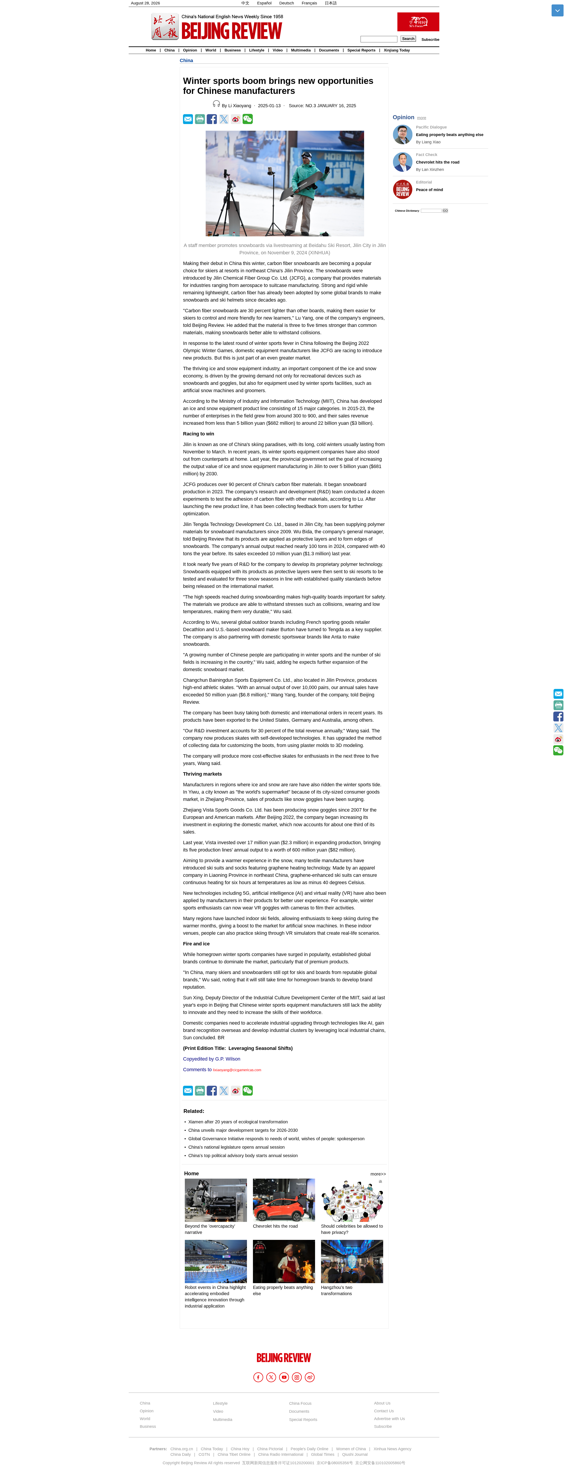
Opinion (190, 50)
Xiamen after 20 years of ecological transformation (238, 1121)
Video (278, 50)
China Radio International (280, 1454)
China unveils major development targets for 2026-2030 (243, 1130)
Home (151, 50)
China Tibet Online (234, 1454)
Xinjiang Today (397, 50)
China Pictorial (270, 1449)
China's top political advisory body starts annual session (243, 1155)
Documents (329, 50)
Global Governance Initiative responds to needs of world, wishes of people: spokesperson (276, 1138)
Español (264, 3)
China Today (212, 1449)
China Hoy (240, 1449)
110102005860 (388, 1463)
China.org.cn (181, 1449)
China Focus (300, 1403)
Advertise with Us (389, 1419)
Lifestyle (256, 50)
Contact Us (384, 1411)
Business (233, 50)
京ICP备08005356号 (335, 1463)
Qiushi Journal (355, 1454)
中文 (245, 3)
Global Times (322, 1454)
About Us (382, 1403)
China (169, 50)
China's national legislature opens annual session (236, 1147)
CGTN (204, 1454)
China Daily (180, 1454)
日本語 (331, 3)
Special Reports (361, 50)
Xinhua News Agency (392, 1449)
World (210, 50)
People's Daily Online (309, 1449)
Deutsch (286, 3)
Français (309, 3)
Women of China (351, 1449)
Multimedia (301, 50)
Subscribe (430, 40)
